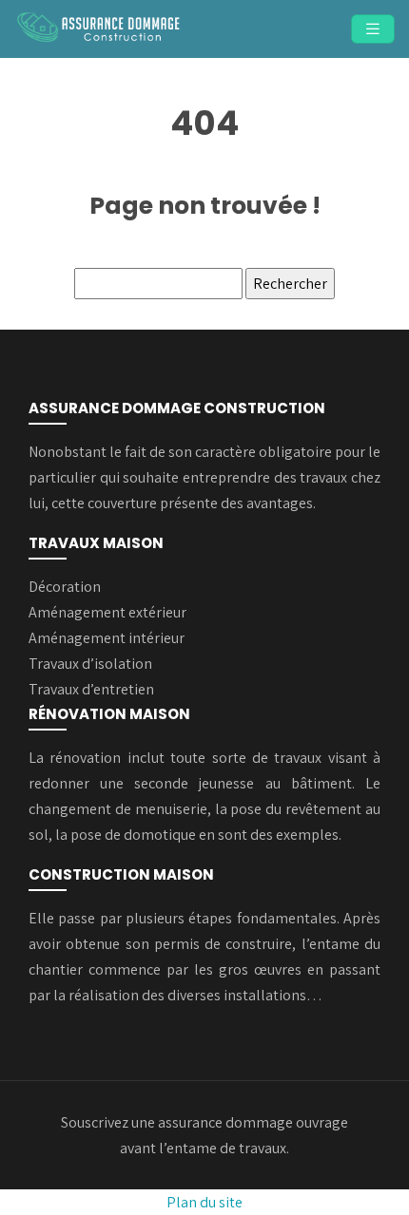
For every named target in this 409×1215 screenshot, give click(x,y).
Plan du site (204, 1202)
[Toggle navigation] (373, 29)
